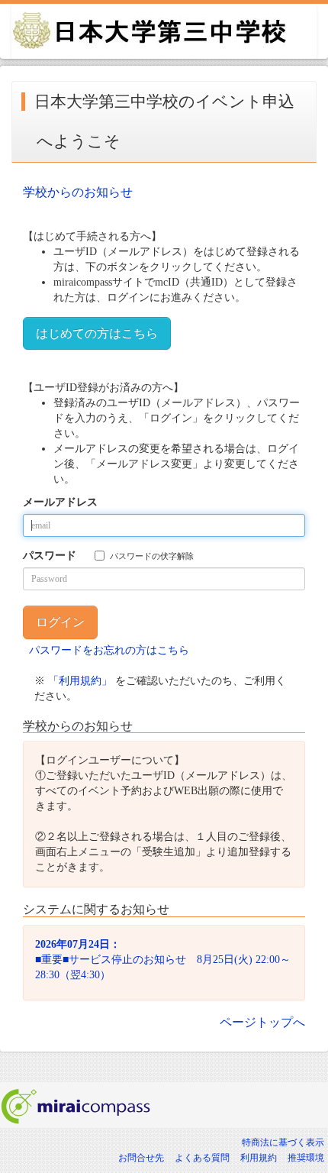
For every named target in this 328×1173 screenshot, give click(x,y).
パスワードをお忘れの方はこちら (109, 650)
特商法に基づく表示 (283, 1142)
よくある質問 (202, 1157)
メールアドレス (60, 502)
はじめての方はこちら (97, 333)
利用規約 (258, 1157)
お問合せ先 (141, 1157)
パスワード (49, 555)
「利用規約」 (80, 681)
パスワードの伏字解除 (152, 556)
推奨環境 (306, 1157)
